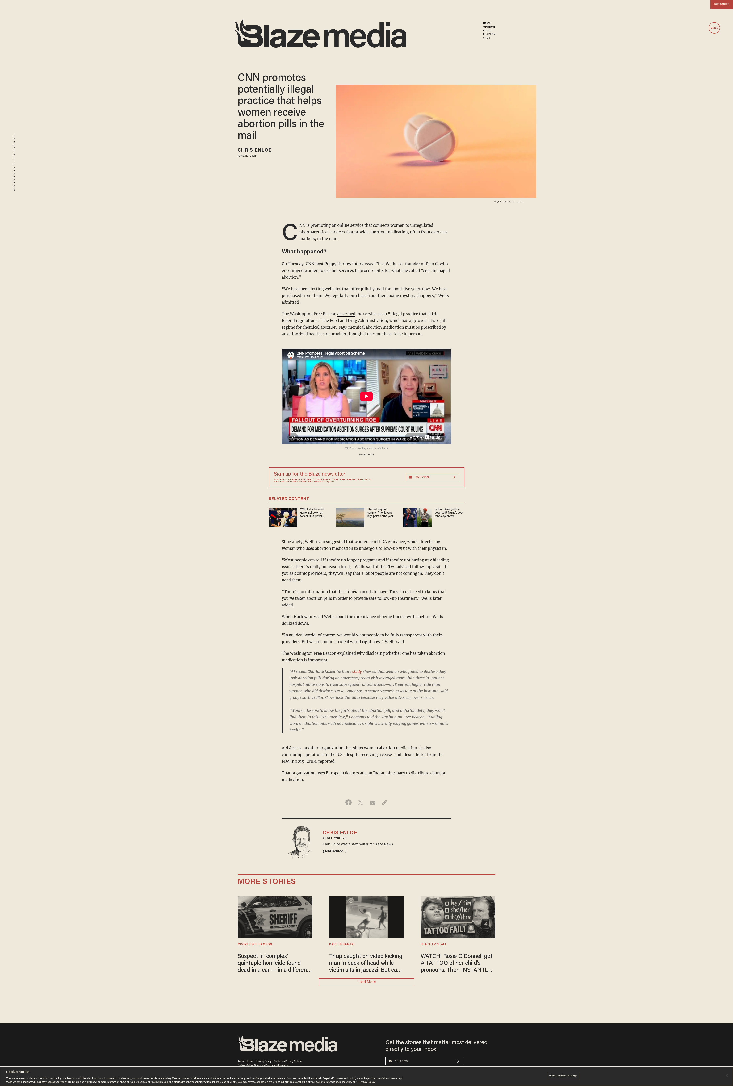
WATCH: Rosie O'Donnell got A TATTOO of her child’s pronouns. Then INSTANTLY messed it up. (456, 964)
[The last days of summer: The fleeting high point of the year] (350, 517)
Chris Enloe (254, 150)
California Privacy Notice (288, 1061)
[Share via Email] (372, 802)
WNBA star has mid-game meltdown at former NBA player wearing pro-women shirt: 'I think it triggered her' (314, 513)
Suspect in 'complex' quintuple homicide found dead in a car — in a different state (273, 964)
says (343, 327)
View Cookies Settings (563, 1076)
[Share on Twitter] (360, 802)
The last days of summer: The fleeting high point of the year (380, 513)
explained (346, 653)
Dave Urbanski (341, 944)
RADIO (487, 30)
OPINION (489, 27)
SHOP (487, 38)
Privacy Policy (311, 480)
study (357, 671)
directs (426, 541)
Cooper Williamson (255, 944)
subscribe (721, 4)
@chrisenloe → (335, 851)
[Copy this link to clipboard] (384, 802)
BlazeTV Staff (434, 944)
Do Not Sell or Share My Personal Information (263, 1065)
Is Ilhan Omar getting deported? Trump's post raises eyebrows (449, 513)
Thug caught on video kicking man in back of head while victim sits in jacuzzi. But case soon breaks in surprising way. (366, 964)
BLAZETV (489, 34)
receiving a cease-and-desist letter (393, 754)
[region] (366, 1076)
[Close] (727, 1075)
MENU (714, 28)
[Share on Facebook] (348, 802)
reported (326, 761)
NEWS (487, 23)
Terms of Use (328, 480)
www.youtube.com (366, 455)
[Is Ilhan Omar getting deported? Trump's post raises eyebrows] (417, 517)
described (346, 313)
